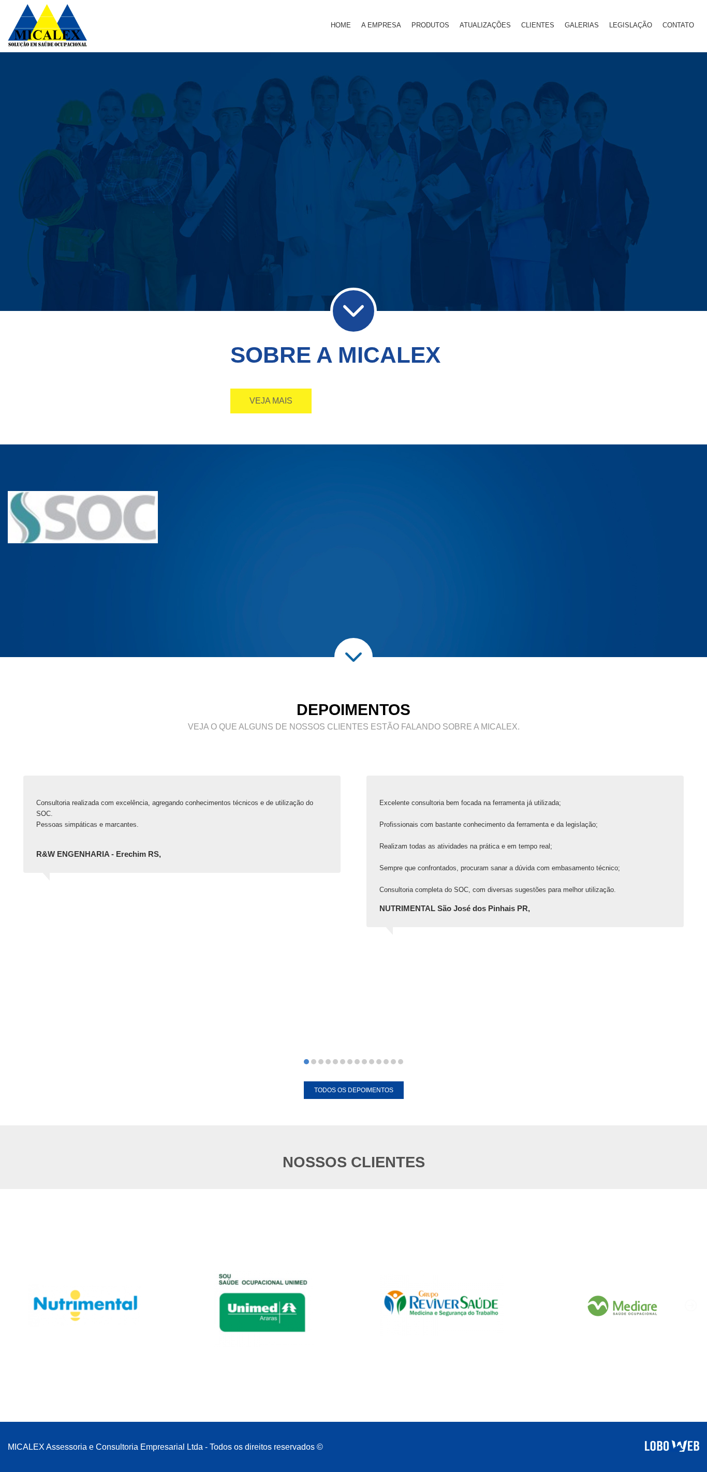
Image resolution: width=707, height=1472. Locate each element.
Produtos (430, 25)
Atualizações (485, 25)
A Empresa (381, 25)
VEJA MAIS (270, 400)
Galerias (582, 25)
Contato (678, 25)
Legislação (630, 25)
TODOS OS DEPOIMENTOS (353, 1090)
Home (341, 25)
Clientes (537, 25)
